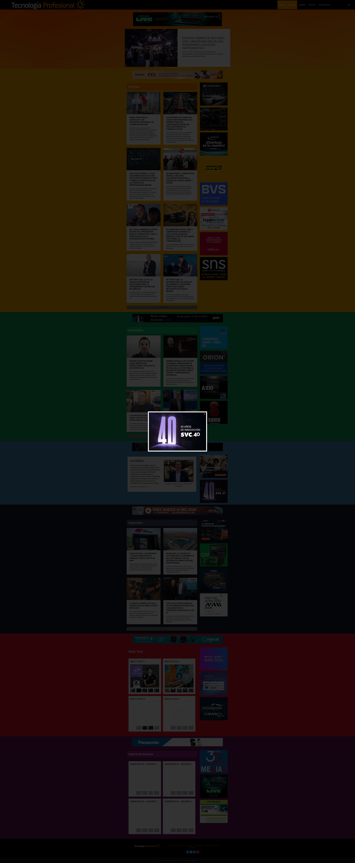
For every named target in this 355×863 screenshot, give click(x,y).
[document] (177, 431)
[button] (204, 414)
